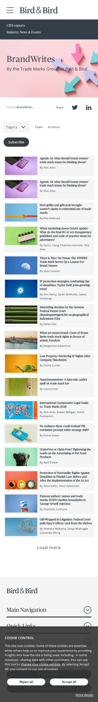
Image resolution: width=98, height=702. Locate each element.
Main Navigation (26, 610)
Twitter (75, 107)
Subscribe (16, 142)
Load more (49, 547)
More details (84, 695)
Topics (12, 127)
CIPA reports (16, 25)
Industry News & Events (24, 32)
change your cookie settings (40, 664)
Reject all (26, 682)
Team (38, 127)
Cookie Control (19, 638)
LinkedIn (88, 107)
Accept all (69, 682)
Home (11, 107)
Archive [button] (53, 127)
